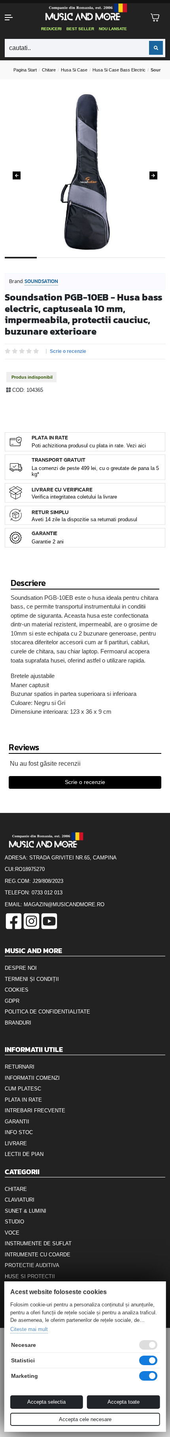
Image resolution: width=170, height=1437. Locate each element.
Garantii (17, 1122)
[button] (14, 17)
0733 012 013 (47, 893)
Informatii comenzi (32, 1078)
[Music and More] (84, 12)
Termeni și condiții (32, 979)
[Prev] (17, 175)
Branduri (18, 1023)
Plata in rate (23, 1100)
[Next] (153, 175)
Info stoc (19, 1132)
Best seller (80, 29)
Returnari (19, 1067)
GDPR (12, 1001)
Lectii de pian (24, 1154)
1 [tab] (21, 263)
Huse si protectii (30, 1276)
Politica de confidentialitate (47, 1012)
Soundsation (41, 281)
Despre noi (21, 968)
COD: (18, 390)
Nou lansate (113, 29)
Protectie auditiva (32, 1265)
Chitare (49, 69)
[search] (156, 48)
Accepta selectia (46, 1402)
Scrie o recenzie (68, 351)
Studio (14, 1222)
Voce (12, 1233)
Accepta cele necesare (85, 1419)
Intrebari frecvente (35, 1110)
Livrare (16, 1143)
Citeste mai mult (29, 1329)
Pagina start (25, 69)
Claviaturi (19, 1200)
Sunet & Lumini (25, 1211)
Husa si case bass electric (119, 69)
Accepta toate (124, 1402)
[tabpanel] (85, 172)
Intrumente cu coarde (37, 1255)
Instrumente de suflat (38, 1243)
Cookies (16, 990)
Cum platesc (23, 1089)
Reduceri (51, 29)
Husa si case (74, 69)
